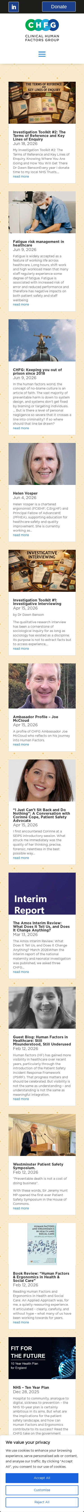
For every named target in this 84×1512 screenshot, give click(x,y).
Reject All (42, 1502)
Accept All (42, 1478)
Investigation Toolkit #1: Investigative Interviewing (37, 602)
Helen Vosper (25, 493)
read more (21, 176)
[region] (42, 1473)
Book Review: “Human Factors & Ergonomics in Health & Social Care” (41, 1277)
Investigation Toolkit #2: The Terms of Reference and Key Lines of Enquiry (39, 135)
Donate (59, 6)
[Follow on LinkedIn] (14, 7)
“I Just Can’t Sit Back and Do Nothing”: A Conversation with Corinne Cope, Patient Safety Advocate (41, 815)
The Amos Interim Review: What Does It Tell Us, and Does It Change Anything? (41, 926)
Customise (42, 1490)
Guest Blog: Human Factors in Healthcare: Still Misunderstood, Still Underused (42, 1040)
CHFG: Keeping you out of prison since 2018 (37, 371)
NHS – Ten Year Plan (31, 1387)
